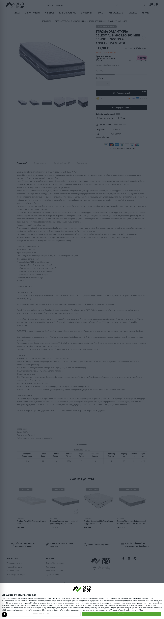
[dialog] (82, 601)
